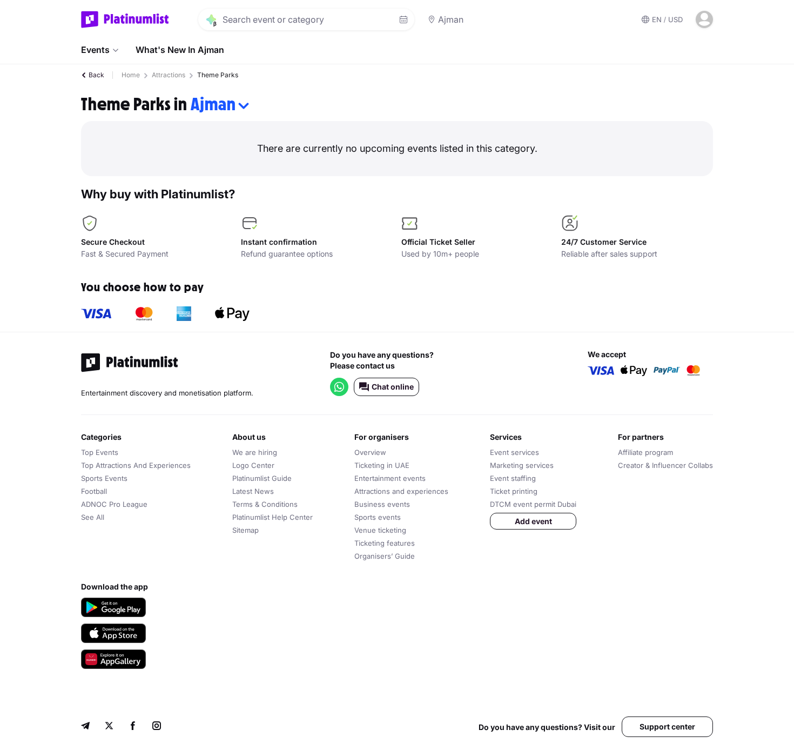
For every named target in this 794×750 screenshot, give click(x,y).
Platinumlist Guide (262, 478)
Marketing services (522, 465)
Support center (667, 726)
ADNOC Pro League (114, 504)
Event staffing (513, 478)
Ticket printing (513, 491)
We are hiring (254, 452)
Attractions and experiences (401, 491)
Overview (370, 452)
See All (92, 517)
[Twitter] (109, 727)
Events (95, 49)
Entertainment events (390, 478)
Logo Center (253, 465)
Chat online (393, 386)
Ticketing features (384, 543)
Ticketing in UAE (381, 465)
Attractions (168, 75)
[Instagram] (156, 727)
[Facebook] (133, 727)
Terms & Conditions (265, 504)
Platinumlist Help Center (272, 517)
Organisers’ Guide (384, 556)
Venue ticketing (380, 530)
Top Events (99, 452)
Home (131, 75)
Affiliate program (645, 452)
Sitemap (245, 530)
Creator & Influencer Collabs (665, 465)
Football (94, 491)
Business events (382, 504)
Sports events (377, 517)
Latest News (253, 491)
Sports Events (104, 478)
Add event (533, 521)
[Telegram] (85, 727)
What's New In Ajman (180, 49)
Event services (514, 452)
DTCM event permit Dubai (533, 504)
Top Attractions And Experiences (136, 465)
